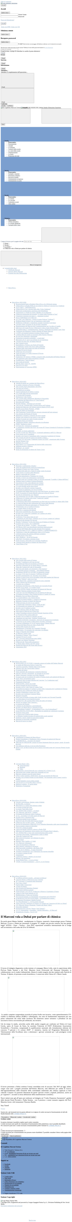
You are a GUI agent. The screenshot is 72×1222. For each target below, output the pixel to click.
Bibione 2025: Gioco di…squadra (26, 363)
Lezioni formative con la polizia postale (27, 781)
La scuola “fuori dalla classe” (24, 809)
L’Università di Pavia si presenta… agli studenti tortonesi (32, 570)
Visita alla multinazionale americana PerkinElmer (30, 467)
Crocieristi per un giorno (23, 390)
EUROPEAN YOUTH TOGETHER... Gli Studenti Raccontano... (35, 898)
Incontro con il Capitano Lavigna (25, 608)
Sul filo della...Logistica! (23, 804)
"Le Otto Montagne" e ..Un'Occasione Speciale (30, 902)
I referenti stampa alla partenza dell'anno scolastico (31, 534)
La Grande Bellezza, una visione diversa (28, 598)
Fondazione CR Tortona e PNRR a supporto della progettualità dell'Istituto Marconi (40, 357)
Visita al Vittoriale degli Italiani (25, 632)
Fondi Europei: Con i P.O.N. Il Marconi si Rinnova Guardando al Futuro (37, 891)
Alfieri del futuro (21, 355)
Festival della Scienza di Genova (25, 626)
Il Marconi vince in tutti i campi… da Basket (29, 822)
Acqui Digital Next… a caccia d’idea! (27, 860)
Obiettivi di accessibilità (11, 1185)
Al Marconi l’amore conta (23, 633)
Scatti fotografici (24, 765)
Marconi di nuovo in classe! (24, 721)
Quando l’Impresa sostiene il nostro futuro (28, 591)
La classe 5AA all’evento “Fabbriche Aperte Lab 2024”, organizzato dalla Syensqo (40, 439)
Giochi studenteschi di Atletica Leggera (27, 392)
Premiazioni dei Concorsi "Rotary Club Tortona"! (30, 908)
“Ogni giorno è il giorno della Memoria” (28, 472)
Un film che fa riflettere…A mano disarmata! (29, 850)
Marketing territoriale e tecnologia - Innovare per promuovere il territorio (37, 620)
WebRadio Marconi (14, 270)
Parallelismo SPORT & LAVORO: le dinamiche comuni (32, 572)
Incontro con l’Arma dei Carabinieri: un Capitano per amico (33, 513)
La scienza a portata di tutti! (24, 853)
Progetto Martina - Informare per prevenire (28, 403)
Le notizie (7, 247)
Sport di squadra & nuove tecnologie (26, 685)
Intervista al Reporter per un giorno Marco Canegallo (31, 565)
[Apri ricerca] (56, 115)
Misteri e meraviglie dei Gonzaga (25, 474)
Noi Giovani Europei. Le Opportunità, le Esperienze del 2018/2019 (36, 896)
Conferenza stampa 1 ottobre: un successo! (28, 856)
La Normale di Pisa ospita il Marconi (27, 615)
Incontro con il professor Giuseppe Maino (28, 694)
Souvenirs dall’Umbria (22, 402)
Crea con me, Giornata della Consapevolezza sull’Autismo (33, 405)
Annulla (4, 105)
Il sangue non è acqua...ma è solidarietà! (27, 523)
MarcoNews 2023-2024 (19, 464)
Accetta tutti (29, 1117)
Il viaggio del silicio (21, 670)
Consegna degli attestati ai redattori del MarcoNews (31, 542)
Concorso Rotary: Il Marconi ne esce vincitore (29, 879)
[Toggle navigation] (15, 115)
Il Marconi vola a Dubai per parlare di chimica (29, 690)
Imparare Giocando (21, 695)
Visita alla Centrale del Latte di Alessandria (28, 567)
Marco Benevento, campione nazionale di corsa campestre (33, 581)
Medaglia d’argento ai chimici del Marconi (28, 601)
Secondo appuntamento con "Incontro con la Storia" (31, 575)
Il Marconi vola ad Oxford (23, 352)
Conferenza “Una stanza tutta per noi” (27, 517)
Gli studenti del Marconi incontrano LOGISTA (30, 564)
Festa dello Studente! (22, 907)
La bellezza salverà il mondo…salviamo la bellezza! (31, 878)
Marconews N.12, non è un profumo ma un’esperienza (32, 340)
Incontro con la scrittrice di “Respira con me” (29, 616)
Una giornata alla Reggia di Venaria (26, 414)
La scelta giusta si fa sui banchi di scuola (28, 699)
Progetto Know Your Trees (24, 535)
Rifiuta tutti (16, 1117)
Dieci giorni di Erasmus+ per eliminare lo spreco (30, 838)
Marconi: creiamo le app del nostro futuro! (28, 774)
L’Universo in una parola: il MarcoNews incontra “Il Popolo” (34, 621)
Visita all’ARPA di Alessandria (25, 410)
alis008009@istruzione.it (23, 1153)
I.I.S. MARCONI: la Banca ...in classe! (27, 810)
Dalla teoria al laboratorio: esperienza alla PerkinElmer (32, 311)
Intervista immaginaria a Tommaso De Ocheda (29, 476)
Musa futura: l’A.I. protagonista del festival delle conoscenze (34, 444)
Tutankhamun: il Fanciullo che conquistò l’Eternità (31, 628)
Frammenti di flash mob (23, 682)
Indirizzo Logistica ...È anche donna (26, 784)
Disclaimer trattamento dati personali (11, 1206)
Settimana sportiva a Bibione (24, 446)
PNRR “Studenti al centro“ (24, 424)
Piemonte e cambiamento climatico (26, 466)
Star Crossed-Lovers (22, 343)
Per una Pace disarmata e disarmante (26, 336)
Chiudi (3, 58)
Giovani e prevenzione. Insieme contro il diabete (30, 802)
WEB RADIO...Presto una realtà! (26, 684)
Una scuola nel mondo (22, 362)
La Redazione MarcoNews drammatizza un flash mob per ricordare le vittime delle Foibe (42, 501)
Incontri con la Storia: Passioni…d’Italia (27, 409)
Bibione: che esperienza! (23, 858)
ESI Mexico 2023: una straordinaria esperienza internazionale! (34, 527)
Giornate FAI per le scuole (23, 637)
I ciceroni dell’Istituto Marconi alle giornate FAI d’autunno (33, 529)
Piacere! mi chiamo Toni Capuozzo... (27, 702)
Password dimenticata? (7, 20)
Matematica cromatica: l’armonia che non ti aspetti (30, 415)
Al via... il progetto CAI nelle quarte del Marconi (30, 816)
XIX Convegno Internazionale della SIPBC (29, 638)
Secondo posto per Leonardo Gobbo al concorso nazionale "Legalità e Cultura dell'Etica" (42, 479)
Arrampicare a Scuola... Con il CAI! (26, 912)
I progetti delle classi (10, 268)
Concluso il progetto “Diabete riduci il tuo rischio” (30, 666)
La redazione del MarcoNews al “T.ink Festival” (30, 400)
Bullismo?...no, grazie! (22, 448)
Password (21, 16)
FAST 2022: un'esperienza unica (25, 678)
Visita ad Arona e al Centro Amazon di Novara (29, 353)
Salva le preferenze (15, 1136)
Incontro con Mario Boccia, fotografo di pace (29, 707)
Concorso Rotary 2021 (23, 764)
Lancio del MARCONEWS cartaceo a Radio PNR (31, 829)
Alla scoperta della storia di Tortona (26, 560)
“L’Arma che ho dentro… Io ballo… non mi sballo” (31, 525)
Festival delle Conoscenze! (24, 885)
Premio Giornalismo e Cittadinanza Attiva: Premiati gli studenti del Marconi (38, 739)
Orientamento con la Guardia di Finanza (27, 506)
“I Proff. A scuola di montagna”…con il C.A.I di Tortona (32, 862)
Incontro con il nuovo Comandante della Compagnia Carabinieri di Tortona (38, 436)
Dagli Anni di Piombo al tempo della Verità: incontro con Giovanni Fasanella (38, 697)
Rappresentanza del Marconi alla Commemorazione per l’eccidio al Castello (38, 326)
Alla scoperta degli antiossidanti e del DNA (28, 386)
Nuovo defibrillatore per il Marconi (26, 317)
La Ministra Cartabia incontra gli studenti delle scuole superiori (34, 716)
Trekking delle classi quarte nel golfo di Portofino (30, 348)
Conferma (10, 105)
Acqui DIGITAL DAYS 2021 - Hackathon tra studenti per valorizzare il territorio (40, 711)
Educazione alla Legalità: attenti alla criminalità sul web (32, 772)
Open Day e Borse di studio (24, 827)
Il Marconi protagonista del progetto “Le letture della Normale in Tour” (37, 314)
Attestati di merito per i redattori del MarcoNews (30, 383)
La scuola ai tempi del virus (24, 807)
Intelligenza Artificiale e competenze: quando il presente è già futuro (36, 323)
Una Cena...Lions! (21, 883)
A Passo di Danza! (21, 886)
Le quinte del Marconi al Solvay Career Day (29, 665)
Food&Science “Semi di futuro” (25, 360)
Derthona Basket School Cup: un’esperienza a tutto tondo (33, 321)
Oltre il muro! (20, 839)
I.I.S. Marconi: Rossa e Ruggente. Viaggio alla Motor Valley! (34, 905)
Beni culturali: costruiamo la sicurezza (27, 846)
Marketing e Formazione (23, 786)
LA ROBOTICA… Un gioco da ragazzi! (28, 741)
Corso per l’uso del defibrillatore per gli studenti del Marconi (33, 592)
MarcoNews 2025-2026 (19, 302)
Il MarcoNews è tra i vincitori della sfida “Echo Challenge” (33, 309)
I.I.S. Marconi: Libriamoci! (24, 843)
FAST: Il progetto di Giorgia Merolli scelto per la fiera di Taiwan (35, 493)
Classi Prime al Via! (21, 544)
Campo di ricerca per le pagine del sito (12, 241)
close (3, 124)
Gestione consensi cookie (12, 1188)
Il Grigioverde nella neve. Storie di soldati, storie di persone (33, 471)
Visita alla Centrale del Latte (24, 836)
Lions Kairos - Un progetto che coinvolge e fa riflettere (32, 630)
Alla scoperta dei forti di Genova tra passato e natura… (32, 437)
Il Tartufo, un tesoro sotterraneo (25, 431)
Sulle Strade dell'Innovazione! (24, 890)
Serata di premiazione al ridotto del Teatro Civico (30, 449)
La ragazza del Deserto (22, 704)
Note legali (7, 1178)
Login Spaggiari (49, 47)
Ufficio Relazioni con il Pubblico (14, 1182)
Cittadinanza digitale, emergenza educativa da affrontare (32, 422)
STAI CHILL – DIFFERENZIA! (26, 307)
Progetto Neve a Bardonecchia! (25, 817)
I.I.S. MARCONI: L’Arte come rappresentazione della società (34, 833)
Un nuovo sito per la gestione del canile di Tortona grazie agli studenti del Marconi (40, 677)
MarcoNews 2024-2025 (19, 381)
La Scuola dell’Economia (23, 395)
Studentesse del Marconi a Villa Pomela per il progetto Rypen (34, 586)
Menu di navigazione (35, 265)
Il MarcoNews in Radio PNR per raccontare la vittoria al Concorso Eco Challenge (40, 306)
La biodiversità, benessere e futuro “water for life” (30, 604)
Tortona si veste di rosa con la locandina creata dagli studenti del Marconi (37, 577)
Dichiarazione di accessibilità (13, 1183)
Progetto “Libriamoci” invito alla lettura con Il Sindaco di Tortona (35, 522)
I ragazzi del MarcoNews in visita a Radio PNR (30, 625)
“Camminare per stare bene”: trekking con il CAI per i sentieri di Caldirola (38, 518)
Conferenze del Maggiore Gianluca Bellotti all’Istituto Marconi (34, 331)
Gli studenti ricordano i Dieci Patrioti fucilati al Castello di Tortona (35, 594)
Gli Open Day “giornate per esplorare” (27, 426)
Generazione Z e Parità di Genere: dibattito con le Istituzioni (33, 312)
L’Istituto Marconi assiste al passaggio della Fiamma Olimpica (34, 334)
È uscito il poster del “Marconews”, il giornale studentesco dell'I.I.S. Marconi (38, 432)
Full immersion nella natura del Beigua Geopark (30, 358)
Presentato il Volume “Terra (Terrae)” (27, 635)
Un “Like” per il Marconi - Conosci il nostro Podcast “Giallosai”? (35, 319)
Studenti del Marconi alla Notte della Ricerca (29, 645)
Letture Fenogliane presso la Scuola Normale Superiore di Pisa (34, 613)
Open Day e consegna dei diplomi (26, 510)
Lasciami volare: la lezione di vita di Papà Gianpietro (31, 324)
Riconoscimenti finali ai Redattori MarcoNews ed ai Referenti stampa (36, 304)
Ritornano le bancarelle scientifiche (26, 719)
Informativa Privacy (10, 1180)
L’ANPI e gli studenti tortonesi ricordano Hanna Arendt (32, 333)
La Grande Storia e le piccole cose (26, 508)
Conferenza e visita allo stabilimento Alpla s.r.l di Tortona (33, 532)
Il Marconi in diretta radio (23, 500)
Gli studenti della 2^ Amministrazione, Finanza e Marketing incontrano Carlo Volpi (40, 329)
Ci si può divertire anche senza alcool (27, 486)
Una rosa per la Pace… (22, 388)
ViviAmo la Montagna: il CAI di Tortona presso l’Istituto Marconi (35, 623)
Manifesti (22, 767)
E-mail (20, 44)
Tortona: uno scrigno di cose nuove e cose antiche (30, 417)
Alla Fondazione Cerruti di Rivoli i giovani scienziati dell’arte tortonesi (37, 412)
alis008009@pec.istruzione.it (24, 1155)
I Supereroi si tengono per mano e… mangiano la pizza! (32, 316)
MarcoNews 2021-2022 (19, 661)
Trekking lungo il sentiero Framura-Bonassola (29, 481)
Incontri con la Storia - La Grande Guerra (28, 587)
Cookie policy (8, 1176)
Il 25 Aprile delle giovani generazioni (27, 393)
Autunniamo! (20, 855)
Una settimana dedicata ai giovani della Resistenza (30, 746)
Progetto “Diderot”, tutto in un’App (26, 579)
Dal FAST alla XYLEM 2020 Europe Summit (29, 821)
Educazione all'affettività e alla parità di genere (29, 512)
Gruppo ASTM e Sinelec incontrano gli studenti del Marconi (34, 589)
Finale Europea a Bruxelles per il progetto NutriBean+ (32, 540)
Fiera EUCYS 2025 (22, 365)
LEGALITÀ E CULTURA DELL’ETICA (28, 782)
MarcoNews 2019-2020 (19, 800)
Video (21, 769)
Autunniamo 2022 (21, 647)
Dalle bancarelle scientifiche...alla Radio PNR (29, 848)
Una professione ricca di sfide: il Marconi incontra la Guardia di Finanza (37, 496)
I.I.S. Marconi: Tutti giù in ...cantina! (26, 812)
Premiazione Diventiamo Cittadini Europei (28, 900)
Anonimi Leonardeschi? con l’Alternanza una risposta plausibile (35, 851)
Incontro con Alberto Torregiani (25, 640)
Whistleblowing (9, 1187)
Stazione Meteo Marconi (15, 271)
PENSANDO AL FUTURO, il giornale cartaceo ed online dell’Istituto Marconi (39, 663)
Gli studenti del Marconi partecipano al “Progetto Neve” (32, 505)
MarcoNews (12, 288)
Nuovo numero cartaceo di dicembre (26, 826)
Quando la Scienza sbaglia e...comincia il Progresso (31, 599)
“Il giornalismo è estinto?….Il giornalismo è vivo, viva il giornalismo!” (36, 709)
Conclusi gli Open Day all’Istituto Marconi (28, 341)
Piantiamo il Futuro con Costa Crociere (27, 469)
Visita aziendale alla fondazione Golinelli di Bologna (31, 672)
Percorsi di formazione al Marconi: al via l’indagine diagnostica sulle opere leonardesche (42, 824)
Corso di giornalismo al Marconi (25, 844)
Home (6, 243)
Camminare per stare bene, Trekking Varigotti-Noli (31, 618)
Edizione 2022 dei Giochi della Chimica (27, 668)
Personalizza (5, 1117)
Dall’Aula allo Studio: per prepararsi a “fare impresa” (31, 569)
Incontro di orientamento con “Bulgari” (27, 495)
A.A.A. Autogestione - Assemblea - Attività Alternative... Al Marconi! (36, 910)
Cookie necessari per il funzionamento (12, 1130)
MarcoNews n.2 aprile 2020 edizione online (29, 805)
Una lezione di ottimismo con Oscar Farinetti (29, 489)
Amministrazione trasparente (12, 1190)
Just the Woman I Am (22, 441)
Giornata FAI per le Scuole (24, 350)
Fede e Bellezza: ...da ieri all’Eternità (27, 537)
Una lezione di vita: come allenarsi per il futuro (29, 483)
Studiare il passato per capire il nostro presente (29, 419)
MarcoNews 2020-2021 (19, 735)
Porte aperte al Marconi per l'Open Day (27, 611)
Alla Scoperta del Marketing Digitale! (27, 888)
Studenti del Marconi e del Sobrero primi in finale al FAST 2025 (35, 407)
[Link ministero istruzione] (9, 3)
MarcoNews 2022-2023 (19, 558)
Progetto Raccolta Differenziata (17, 273)
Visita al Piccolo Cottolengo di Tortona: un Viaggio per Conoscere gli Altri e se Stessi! (41, 903)
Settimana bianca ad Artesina (24, 420)
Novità (6, 245)
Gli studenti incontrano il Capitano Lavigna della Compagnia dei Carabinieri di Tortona (41, 689)
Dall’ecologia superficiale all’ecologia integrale (30, 484)
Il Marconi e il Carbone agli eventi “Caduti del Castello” (32, 498)
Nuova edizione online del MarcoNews (27, 609)
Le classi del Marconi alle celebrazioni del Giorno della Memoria (35, 503)
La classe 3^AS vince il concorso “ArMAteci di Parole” (32, 574)
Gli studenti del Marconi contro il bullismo (28, 814)
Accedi (3, 5)
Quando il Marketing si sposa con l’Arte (27, 692)
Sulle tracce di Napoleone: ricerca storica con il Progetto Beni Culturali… (37, 831)
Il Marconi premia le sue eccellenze (26, 819)
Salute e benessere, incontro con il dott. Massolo (30, 675)
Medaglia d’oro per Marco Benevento (27, 596)
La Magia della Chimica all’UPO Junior (27, 643)
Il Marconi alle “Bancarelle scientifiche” (27, 642)
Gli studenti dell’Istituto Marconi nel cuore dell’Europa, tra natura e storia (37, 491)
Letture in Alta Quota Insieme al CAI (27, 893)
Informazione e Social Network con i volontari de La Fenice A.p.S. (35, 770)
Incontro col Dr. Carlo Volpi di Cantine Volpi (29, 687)
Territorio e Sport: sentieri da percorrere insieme (30, 718)
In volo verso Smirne (22, 515)
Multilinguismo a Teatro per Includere (27, 895)
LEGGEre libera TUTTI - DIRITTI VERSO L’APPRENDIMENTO (36, 530)
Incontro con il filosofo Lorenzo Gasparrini (28, 488)
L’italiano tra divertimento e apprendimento (28, 706)
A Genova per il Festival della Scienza (27, 714)
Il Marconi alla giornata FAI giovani (26, 520)
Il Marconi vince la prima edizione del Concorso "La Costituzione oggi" (37, 680)
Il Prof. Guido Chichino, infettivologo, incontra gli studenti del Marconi (37, 776)
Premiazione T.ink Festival (24, 397)
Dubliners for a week (22, 443)
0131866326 (11, 1152)
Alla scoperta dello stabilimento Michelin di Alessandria (32, 398)
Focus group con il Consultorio (25, 434)
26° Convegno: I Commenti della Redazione (29, 881)
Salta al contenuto (6, 1)
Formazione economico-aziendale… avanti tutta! (30, 338)
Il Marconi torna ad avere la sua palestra (27, 603)
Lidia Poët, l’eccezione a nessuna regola (27, 539)
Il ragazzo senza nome (22, 712)
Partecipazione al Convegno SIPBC (26, 367)
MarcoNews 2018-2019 (19, 876)
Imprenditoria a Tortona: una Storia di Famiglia (30, 345)
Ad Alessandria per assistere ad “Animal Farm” (30, 606)
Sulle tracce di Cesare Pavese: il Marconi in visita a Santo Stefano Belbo (37, 328)
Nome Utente (22, 14)
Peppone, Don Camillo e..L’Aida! (26, 841)
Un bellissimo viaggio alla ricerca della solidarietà (30, 346)
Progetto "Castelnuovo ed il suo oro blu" (28, 562)
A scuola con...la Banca (23, 584)
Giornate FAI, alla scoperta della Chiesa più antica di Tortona (34, 701)
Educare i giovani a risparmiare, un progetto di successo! (32, 673)
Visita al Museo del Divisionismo (25, 582)
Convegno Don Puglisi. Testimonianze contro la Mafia (32, 834)
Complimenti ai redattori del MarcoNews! (28, 737)
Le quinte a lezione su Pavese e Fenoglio (28, 385)
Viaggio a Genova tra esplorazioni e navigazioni (30, 478)
